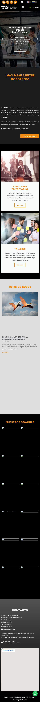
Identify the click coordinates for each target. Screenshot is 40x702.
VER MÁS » (5, 352)
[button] (22, 2)
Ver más (20, 205)
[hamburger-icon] (22, 7)
